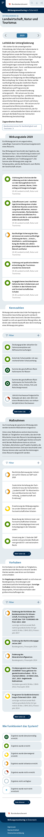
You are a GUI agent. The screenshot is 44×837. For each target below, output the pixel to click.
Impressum (12, 827)
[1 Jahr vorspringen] (37, 35)
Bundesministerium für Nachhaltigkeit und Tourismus (20, 127)
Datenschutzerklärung (16, 833)
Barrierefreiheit (13, 830)
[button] (3, 2)
